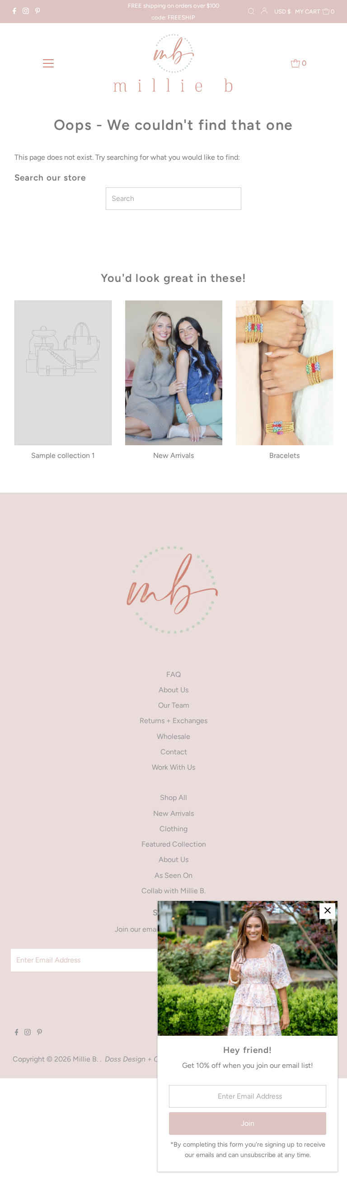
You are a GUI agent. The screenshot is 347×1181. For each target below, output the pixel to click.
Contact (173, 752)
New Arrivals (173, 813)
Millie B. (86, 1059)
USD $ (282, 11)
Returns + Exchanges (173, 720)
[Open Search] (251, 12)
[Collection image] (63, 351)
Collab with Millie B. (173, 890)
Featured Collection (173, 844)
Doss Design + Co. (134, 1059)
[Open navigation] (48, 63)
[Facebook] (14, 12)
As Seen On (173, 875)
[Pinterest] (37, 12)
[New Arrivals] (173, 372)
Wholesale (173, 736)
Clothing (173, 828)
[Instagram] (25, 12)
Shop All (173, 797)
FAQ (173, 674)
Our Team (173, 705)
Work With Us (173, 767)
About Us (173, 690)
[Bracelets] (284, 372)
